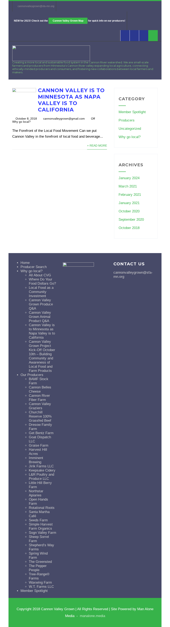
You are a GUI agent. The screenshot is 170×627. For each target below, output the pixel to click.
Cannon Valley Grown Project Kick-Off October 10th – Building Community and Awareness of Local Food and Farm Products (42, 356)
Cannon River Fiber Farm (39, 398)
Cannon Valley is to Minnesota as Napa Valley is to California (71, 100)
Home (25, 263)
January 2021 (129, 203)
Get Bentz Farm (41, 433)
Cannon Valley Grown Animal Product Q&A (40, 317)
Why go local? (21, 121)
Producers (127, 120)
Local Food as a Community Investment (41, 292)
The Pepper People (38, 568)
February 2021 (130, 195)
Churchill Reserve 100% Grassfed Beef (40, 416)
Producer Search (34, 267)
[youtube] (134, 35)
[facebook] (125, 35)
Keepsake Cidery (42, 470)
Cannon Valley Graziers (40, 406)
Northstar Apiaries (36, 493)
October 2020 (129, 211)
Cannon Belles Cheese (40, 389)
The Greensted (40, 562)
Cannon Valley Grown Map (68, 20)
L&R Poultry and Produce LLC (41, 477)
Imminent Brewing (36, 460)
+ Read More (97, 145)
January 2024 (129, 178)
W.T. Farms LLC (41, 587)
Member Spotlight (132, 112)
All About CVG (40, 275)
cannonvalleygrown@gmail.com (64, 118)
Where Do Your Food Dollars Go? (42, 281)
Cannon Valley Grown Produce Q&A (41, 304)
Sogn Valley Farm (42, 533)
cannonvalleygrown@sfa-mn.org (36, 6)
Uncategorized (130, 129)
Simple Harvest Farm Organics (41, 526)
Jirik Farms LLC (41, 466)
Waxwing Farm (40, 582)
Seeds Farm (38, 520)
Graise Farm (38, 445)
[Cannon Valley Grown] (51, 60)
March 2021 (128, 186)
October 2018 (129, 228)
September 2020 (131, 220)
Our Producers (32, 375)
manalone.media (92, 616)
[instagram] (143, 35)
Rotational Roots (42, 508)
